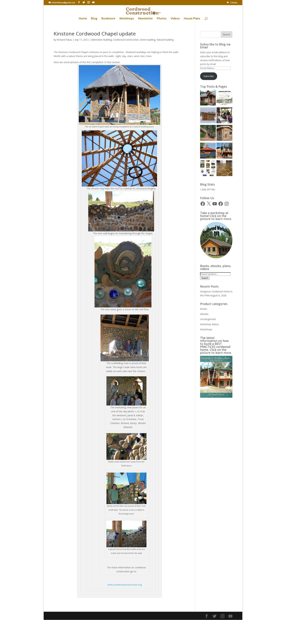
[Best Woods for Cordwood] (208, 133)
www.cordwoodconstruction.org (124, 584)
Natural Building (165, 39)
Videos (175, 18)
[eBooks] (208, 168)
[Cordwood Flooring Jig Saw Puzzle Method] (224, 168)
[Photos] (208, 151)
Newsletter (145, 18)
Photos (162, 18)
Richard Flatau (64, 39)
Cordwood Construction (126, 39)
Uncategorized (208, 319)
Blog (94, 18)
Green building (147, 39)
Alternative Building (101, 39)
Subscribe (208, 76)
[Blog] (224, 151)
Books (203, 308)
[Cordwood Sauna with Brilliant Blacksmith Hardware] (208, 115)
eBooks (204, 314)
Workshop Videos (209, 324)
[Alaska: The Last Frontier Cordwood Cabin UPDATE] (224, 115)
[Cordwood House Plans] (224, 98)
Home (83, 18)
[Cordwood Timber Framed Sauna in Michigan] (224, 133)
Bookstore (108, 18)
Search (204, 278)
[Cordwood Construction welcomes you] (208, 98)
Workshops (126, 18)
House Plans (192, 18)
